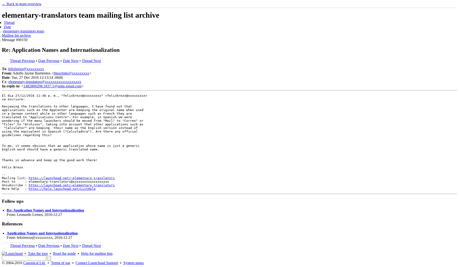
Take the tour (38, 253)
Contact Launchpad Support (97, 263)
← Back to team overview (22, 4)
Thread (9, 23)
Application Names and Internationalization (42, 233)
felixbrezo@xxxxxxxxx (26, 69)
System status (133, 263)
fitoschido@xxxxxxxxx (71, 73)
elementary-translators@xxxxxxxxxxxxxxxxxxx (44, 82)
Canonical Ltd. (34, 263)
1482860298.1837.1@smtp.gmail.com (52, 86)
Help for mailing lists (97, 253)
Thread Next (91, 61)
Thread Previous (22, 61)
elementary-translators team (23, 31)
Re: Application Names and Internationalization (45, 210)
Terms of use (60, 263)
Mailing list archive (16, 35)
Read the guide (64, 253)
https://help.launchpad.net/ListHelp (62, 189)
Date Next (70, 61)
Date (7, 27)
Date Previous (49, 61)
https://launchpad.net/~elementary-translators (72, 178)
